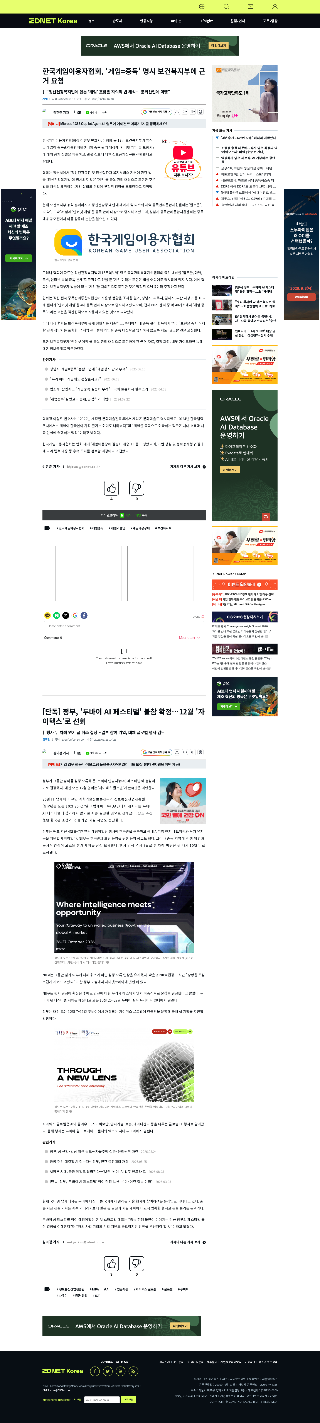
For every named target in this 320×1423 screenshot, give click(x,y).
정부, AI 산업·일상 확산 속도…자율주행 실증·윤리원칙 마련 (94, 1151)
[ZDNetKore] (58, 12)
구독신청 (128, 1399)
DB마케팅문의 (195, 1362)
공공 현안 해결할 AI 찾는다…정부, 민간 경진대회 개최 (89, 1161)
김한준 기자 (61, 112)
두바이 (184, 1289)
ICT (97, 1295)
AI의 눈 (176, 20)
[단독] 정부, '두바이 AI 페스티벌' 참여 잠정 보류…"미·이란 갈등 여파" (101, 1181)
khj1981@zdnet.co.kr (83, 466)
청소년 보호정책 (268, 1362)
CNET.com (49, 1390)
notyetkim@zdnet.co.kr (85, 1242)
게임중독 (97, 528)
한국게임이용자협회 (71, 528)
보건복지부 (164, 528)
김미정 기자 (61, 753)
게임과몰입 (118, 528)
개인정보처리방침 (231, 1362)
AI (107, 1289)
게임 (45, 99)
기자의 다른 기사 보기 (185, 466)
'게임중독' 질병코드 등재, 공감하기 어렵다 (80, 399)
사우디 (63, 1295)
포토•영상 (270, 20)
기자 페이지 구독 (98, 112)
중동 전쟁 (81, 1295)
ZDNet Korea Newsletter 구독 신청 (61, 1399)
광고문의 (178, 1362)
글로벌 (168, 1289)
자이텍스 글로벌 (146, 1289)
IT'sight (206, 20)
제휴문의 (212, 1362)
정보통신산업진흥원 (71, 1289)
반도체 (117, 20)
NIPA (95, 1289)
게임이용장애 (141, 528)
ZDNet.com (64, 1390)
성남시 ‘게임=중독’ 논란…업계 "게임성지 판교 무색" (88, 369)
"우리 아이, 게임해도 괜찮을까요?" (75, 379)
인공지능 (146, 20)
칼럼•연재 (238, 20)
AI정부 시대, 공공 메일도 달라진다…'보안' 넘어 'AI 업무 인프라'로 (98, 1171)
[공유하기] (177, 112)
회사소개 (164, 1362)
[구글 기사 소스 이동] (156, 112)
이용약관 (250, 1362)
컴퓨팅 (46, 739)
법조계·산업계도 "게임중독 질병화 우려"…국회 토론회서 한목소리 (99, 389)
